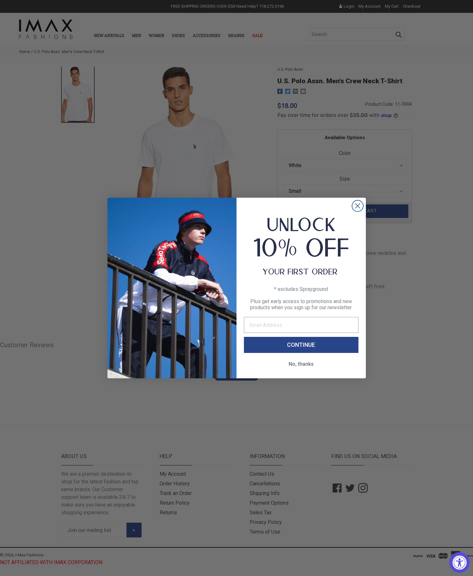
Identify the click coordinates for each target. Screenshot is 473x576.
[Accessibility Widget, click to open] (459, 562)
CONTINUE (301, 344)
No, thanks (301, 364)
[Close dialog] (357, 206)
